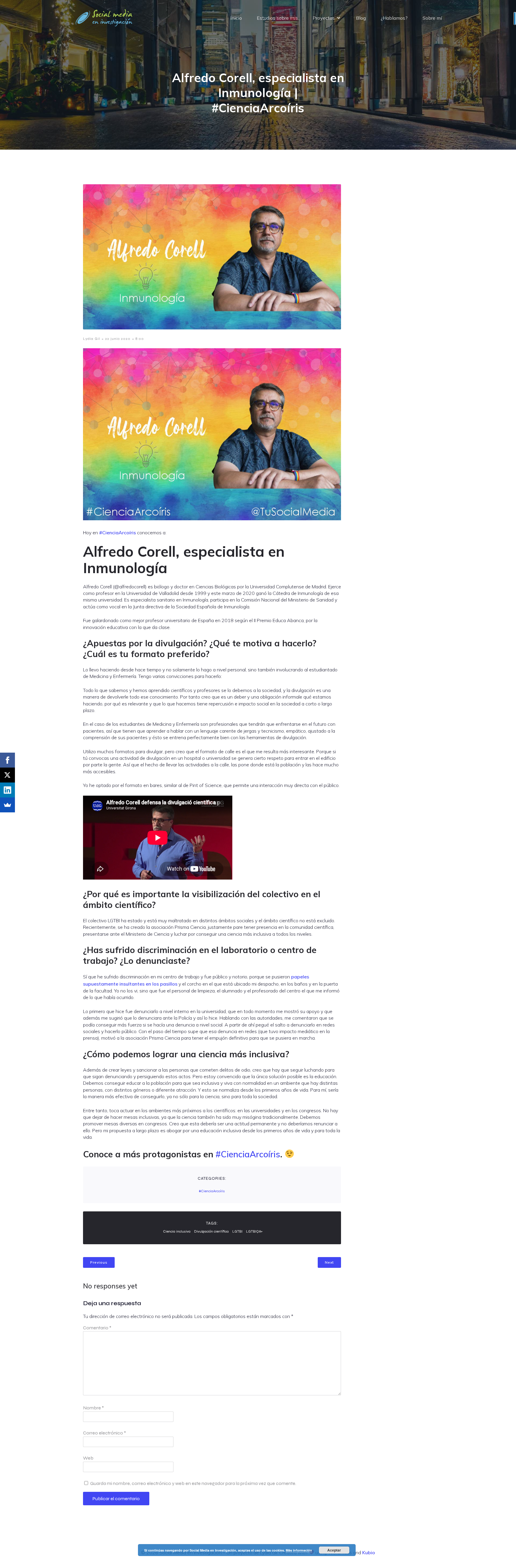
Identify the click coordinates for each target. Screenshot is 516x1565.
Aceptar (334, 1550)
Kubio (368, 1552)
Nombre (93, 1408)
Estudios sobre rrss (277, 18)
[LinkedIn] (7, 789)
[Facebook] (7, 760)
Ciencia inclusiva (177, 1231)
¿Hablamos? (394, 18)
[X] (7, 775)
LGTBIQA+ (254, 1231)
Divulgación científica (211, 1231)
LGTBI (237, 1231)
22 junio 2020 (117, 339)
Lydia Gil (91, 339)
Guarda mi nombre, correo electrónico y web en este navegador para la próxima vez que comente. (193, 1483)
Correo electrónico (104, 1433)
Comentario (97, 1328)
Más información (299, 1550)
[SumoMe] (7, 804)
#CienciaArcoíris (117, 533)
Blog (361, 18)
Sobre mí (432, 18)
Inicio (236, 18)
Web (88, 1458)
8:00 (140, 339)
